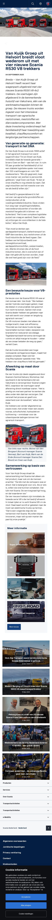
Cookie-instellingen (26, 914)
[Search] (33, 4)
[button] (26, 783)
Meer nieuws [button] (14, 627)
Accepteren (26, 897)
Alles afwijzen (26, 905)
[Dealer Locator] (40, 4)
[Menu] (4, 4)
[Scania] (48, 4)
